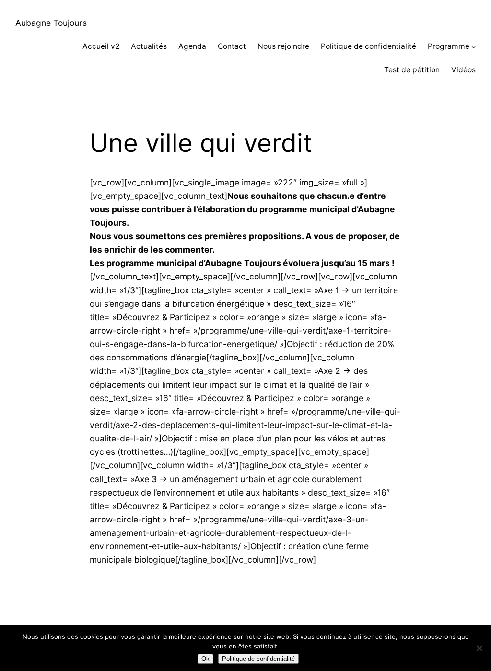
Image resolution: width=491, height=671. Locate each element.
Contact (232, 46)
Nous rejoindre (283, 46)
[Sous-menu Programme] (473, 47)
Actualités (149, 46)
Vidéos (463, 69)
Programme (448, 46)
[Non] (479, 648)
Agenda (192, 46)
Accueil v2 (100, 46)
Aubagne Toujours (51, 23)
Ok (205, 658)
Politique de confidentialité (368, 46)
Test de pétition (412, 69)
